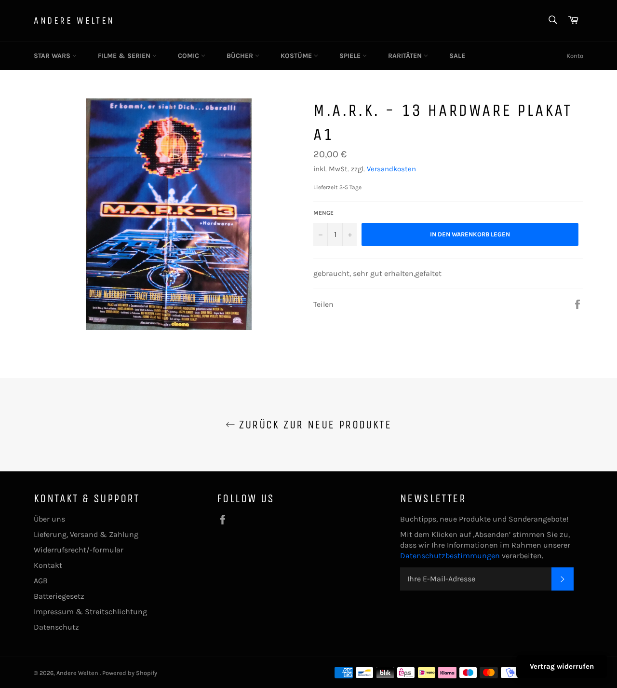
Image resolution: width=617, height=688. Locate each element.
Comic (189, 56)
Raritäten (406, 56)
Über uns (49, 518)
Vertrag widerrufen (562, 666)
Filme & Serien (125, 56)
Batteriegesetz (59, 596)
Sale (457, 56)
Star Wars (53, 56)
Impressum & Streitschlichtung (90, 611)
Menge (323, 212)
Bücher (241, 56)
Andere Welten (74, 20)
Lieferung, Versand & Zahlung (86, 534)
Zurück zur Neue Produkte (313, 424)
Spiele (350, 56)
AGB (41, 580)
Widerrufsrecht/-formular (78, 549)
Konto (574, 55)
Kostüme (297, 56)
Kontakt (48, 565)
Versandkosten (391, 169)
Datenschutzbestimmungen (451, 555)
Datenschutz (56, 627)
